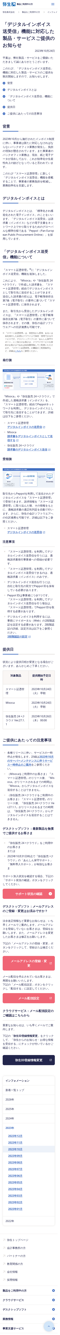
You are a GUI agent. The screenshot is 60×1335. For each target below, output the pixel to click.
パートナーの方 (16, 1256)
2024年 (10, 1118)
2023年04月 (15, 1189)
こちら (18, 351)
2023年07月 (15, 1169)
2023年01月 (15, 1209)
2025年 (10, 1109)
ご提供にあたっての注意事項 (24, 113)
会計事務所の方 (16, 1248)
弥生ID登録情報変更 (28, 1060)
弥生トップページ (17, 1240)
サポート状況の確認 (28, 894)
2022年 (10, 1221)
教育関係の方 (15, 1264)
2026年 (10, 1099)
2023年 (10, 1128)
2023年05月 (15, 1182)
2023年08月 (15, 1162)
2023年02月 (15, 1202)
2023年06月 (15, 1176)
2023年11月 (15, 1142)
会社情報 (12, 1272)
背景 (10, 83)
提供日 (11, 107)
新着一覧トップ (15, 1090)
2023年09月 (15, 1156)
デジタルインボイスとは (22, 89)
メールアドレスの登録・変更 (29, 963)
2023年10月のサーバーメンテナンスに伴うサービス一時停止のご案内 (30, 760)
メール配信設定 (28, 998)
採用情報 (12, 1280)
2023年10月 (15, 1149)
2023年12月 (15, 1136)
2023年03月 (15, 1195)
